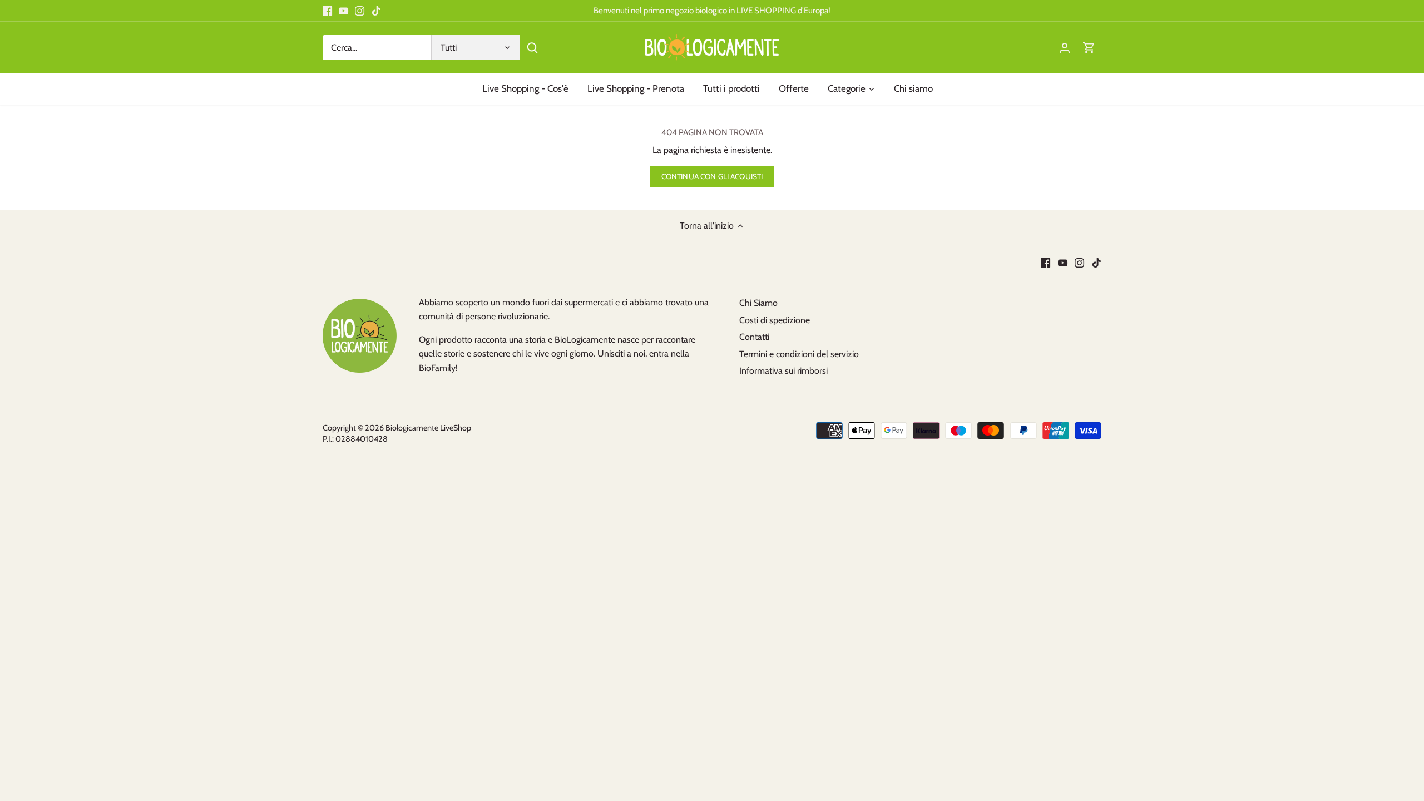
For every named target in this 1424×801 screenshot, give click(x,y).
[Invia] (532, 47)
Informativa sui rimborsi (783, 370)
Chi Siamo (758, 303)
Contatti (754, 337)
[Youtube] (343, 10)
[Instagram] (359, 10)
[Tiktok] (376, 10)
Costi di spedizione (774, 320)
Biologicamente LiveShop (428, 428)
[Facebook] (327, 10)
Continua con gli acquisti (712, 176)
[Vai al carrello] (1089, 47)
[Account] (1064, 47)
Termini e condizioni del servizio (799, 354)
